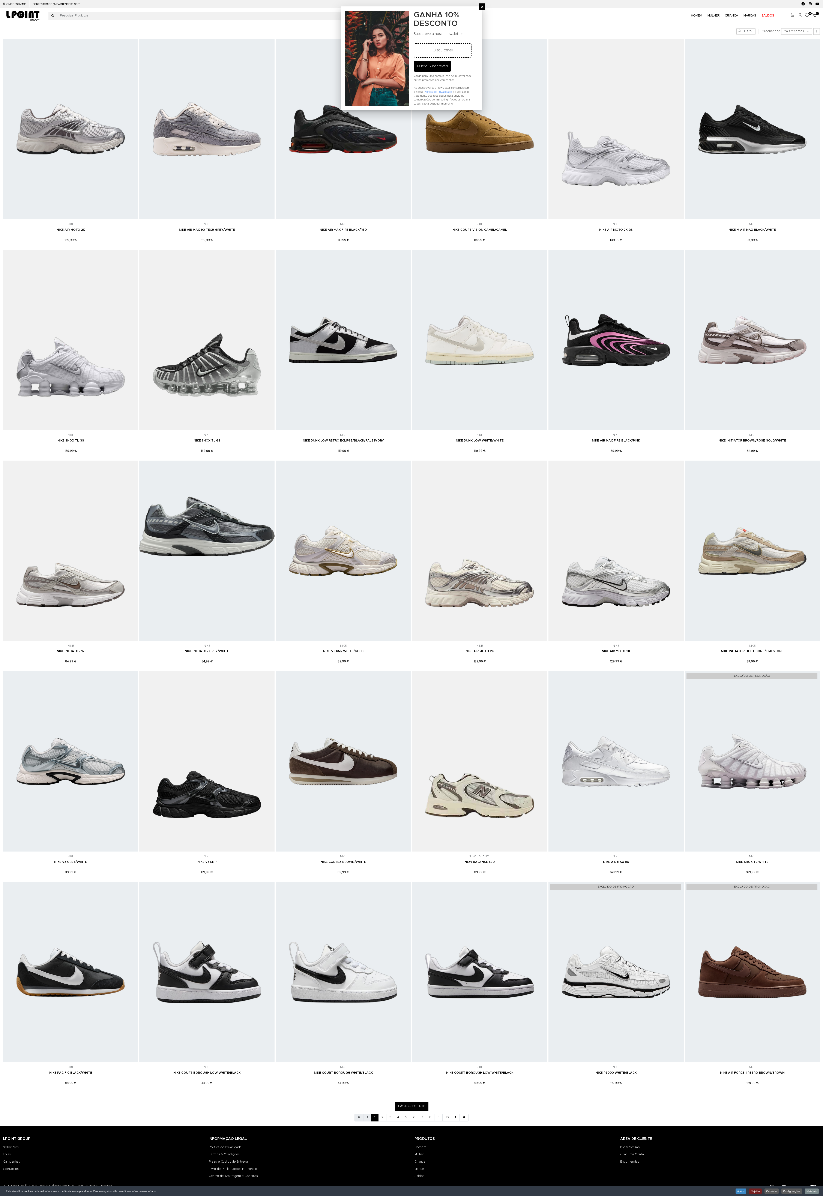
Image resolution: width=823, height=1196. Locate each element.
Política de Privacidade (225, 1147)
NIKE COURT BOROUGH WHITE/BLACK (343, 1072)
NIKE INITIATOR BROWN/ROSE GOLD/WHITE (752, 440)
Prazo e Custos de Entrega (228, 1161)
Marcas (420, 1169)
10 (447, 1117)
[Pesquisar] (52, 16)
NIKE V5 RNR (206, 862)
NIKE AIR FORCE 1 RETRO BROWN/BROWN (752, 1072)
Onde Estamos (16, 4)
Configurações (791, 1191)
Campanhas (11, 1161)
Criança (420, 1161)
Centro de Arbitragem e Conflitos (233, 1176)
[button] (807, 15)
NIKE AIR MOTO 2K (71, 229)
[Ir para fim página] (464, 1117)
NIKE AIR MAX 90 (616, 862)
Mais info (811, 1191)
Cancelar (771, 1191)
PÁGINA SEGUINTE (411, 1106)
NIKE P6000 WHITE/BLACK (616, 1072)
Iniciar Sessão (630, 1147)
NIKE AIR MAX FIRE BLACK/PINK (616, 440)
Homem (420, 1147)
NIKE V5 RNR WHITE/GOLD (343, 651)
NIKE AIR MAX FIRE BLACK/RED (343, 229)
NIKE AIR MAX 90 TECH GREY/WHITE (207, 229)
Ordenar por (771, 31)
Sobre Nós (11, 1147)
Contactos (11, 1169)
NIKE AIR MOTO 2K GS (616, 229)
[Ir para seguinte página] (456, 1117)
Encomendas (629, 1161)
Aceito (741, 1191)
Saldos (419, 1176)
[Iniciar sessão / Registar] (799, 15)
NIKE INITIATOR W (70, 651)
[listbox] (796, 31)
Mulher (419, 1154)
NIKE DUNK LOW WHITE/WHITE (480, 440)
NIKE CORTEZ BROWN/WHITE (343, 862)
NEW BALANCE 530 (480, 862)
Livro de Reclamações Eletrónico (233, 1169)
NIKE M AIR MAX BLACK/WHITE (752, 229)
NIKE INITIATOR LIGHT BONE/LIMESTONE (752, 651)
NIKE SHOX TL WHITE (752, 862)
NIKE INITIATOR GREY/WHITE (207, 651)
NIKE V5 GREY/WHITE (70, 862)
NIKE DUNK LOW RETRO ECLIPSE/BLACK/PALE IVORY (343, 440)
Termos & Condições (224, 1154)
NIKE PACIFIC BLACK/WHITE (70, 1072)
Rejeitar (755, 1191)
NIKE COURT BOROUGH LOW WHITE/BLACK (206, 1072)
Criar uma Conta (632, 1154)
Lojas (7, 1154)
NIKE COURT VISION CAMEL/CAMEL (479, 229)
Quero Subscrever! (432, 66)
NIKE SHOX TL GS (70, 440)
